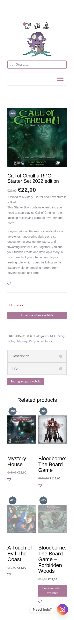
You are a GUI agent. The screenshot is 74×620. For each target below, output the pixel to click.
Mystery (22, 341)
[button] (10, 283)
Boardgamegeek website (25, 381)
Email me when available (37, 315)
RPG (53, 336)
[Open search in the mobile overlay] (37, 65)
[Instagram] (62, 609)
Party (32, 341)
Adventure (43, 341)
